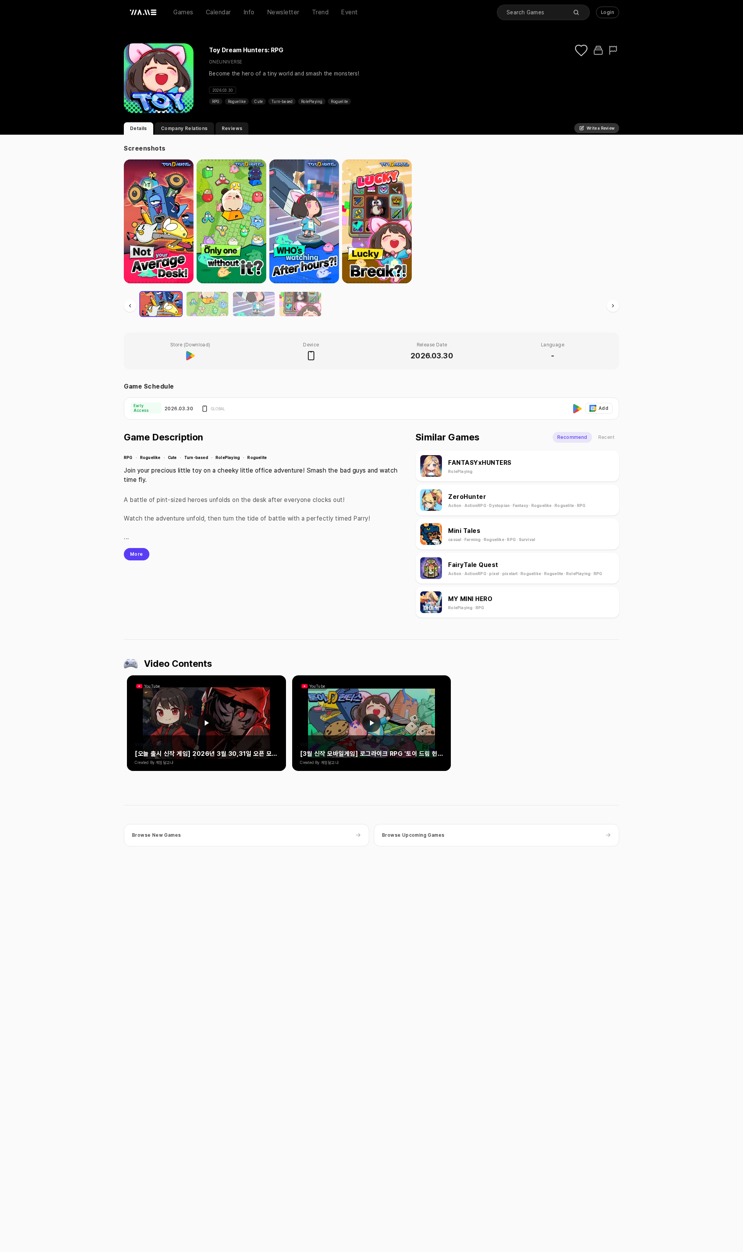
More (136, 554)
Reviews (232, 128)
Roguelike (237, 101)
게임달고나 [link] (164, 762)
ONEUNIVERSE (225, 62)
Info (249, 12)
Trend (320, 12)
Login (607, 12)
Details (138, 128)
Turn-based (282, 101)
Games (183, 12)
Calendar (218, 12)
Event (349, 12)
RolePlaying (311, 101)
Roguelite (339, 101)
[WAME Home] (143, 12)
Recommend (572, 437)
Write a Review (601, 128)
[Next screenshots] (613, 306)
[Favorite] (581, 50)
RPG (215, 101)
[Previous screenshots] (130, 306)
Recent (606, 437)
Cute (258, 101)
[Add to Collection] (598, 50)
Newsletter (283, 12)
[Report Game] (613, 50)
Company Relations (184, 128)
